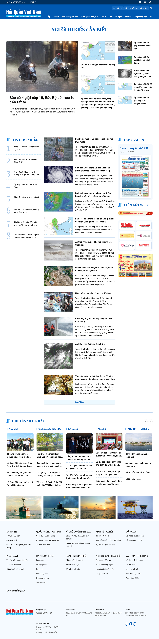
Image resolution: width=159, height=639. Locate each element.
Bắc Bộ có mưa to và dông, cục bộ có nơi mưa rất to (94, 140)
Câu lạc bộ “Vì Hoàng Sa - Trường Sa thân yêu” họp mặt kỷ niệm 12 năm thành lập (50, 474)
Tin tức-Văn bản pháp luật (17, 560)
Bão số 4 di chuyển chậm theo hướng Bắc (98, 66)
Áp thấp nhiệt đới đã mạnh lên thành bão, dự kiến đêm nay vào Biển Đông (143, 87)
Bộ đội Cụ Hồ (11, 540)
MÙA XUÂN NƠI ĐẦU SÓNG (137, 472)
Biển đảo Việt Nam (133, 573)
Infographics (41, 564)
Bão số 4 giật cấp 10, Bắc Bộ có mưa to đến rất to (41, 99)
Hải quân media (42, 578)
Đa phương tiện (141, 16)
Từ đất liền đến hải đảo (105, 545)
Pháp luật (128, 16)
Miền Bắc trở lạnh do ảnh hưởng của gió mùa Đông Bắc (26, 173)
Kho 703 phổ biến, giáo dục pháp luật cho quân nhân (108, 473)
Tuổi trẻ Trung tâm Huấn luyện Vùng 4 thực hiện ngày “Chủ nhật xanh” (49, 455)
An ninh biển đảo (43, 545)
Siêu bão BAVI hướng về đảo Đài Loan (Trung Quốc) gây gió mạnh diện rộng (92, 169)
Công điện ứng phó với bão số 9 (26, 198)
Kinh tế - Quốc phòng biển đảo (108, 540)
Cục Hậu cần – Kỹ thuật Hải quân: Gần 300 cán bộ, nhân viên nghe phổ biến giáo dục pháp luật (109, 454)
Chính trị (56, 16)
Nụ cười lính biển (132, 569)
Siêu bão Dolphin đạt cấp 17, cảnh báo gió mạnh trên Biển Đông (142, 73)
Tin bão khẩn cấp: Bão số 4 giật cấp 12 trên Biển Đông (25, 223)
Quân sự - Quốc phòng (45, 536)
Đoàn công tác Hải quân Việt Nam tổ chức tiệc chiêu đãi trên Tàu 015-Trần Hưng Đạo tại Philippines (79, 486)
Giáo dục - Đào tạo (103, 560)
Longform (40, 560)
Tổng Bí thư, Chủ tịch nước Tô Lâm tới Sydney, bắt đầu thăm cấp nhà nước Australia (79, 458)
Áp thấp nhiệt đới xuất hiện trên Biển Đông (142, 60)
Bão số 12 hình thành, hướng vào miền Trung (26, 210)
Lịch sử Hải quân (15, 590)
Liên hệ (32, 2)
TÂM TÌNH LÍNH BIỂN (138, 429)
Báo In (119, 8)
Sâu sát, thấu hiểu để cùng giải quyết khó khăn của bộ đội (49, 465)
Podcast (39, 569)
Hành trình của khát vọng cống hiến (137, 455)
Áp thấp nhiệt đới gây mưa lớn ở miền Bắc (143, 46)
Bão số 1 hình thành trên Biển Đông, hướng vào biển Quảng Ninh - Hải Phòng (95, 220)
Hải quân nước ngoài (134, 540)
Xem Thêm (79, 402)
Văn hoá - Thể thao (137, 556)
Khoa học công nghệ (104, 564)
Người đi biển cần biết (105, 569)
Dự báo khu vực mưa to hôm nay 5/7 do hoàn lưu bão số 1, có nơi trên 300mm (93, 194)
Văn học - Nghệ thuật (134, 560)
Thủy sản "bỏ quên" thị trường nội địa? (26, 148)
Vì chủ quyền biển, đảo (89, 16)
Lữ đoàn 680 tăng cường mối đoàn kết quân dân (20, 483)
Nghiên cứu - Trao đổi (108, 556)
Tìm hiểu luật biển (13, 564)
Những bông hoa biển (74, 560)
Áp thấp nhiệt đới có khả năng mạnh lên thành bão (93, 243)
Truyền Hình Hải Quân (138, 8)
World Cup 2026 (132, 578)
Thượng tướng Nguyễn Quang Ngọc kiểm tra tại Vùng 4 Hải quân (18, 455)
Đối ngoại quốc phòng (135, 536)
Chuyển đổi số (102, 573)
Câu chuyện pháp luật (15, 569)
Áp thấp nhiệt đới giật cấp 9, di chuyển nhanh (141, 101)
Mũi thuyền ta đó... (133, 479)
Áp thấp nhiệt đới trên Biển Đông (25, 185)
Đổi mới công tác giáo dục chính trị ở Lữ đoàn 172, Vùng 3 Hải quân (20, 474)
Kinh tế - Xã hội (106, 16)
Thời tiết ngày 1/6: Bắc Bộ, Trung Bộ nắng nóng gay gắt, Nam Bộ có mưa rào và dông (95, 377)
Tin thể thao (131, 564)
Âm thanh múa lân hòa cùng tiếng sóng (138, 464)
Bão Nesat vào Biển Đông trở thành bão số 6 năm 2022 (26, 236)
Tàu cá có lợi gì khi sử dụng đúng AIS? (26, 160)
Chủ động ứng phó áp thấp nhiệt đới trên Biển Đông (93, 320)
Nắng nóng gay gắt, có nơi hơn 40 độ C (93, 293)
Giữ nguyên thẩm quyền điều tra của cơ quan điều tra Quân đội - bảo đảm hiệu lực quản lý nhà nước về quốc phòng (109, 483)
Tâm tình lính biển (76, 556)
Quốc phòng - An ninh (70, 16)
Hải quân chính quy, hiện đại (47, 540)
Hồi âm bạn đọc (72, 564)
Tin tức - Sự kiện (13, 536)
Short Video (41, 582)
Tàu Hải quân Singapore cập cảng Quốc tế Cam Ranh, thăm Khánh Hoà (79, 467)
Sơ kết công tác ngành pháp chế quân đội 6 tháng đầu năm (108, 463)
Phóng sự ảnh (42, 573)
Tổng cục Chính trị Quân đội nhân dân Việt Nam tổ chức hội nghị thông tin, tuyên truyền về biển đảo (49, 484)
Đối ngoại (118, 16)
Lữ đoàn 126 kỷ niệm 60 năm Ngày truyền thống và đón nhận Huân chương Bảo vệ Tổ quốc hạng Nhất (20, 465)
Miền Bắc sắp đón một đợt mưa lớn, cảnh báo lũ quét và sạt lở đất (94, 269)
